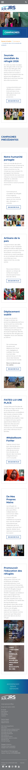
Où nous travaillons (7, 726)
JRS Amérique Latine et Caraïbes (9, 738)
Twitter (6, 767)
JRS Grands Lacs (5, 735)
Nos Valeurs (4, 713)
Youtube (19, 767)
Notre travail (5, 719)
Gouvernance (4, 714)
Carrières (3, 715)
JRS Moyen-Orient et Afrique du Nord (10, 729)
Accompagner (13, 684)
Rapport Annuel (5, 722)
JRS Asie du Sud (5, 739)
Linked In (16, 767)
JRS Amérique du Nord (6, 736)
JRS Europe (4, 727)
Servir (13, 686)
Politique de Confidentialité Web (9, 762)
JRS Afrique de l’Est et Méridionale (9, 730)
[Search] (26, 2)
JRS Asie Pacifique (5, 741)
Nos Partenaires (5, 721)
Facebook (3, 767)
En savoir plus (13, 101)
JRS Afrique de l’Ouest (6, 732)
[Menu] (2, 2)
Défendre (14, 689)
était (18, 606)
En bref (3, 710)
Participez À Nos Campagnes (8, 746)
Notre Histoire (4, 711)
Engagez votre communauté (8, 747)
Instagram (12, 767)
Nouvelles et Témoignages (9, 751)
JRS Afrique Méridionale (7, 733)
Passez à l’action (6, 41)
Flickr (9, 767)
